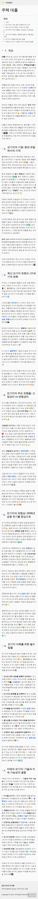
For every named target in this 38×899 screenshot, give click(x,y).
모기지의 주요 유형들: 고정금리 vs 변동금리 (18, 31)
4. (4, 395)
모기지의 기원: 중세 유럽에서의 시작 (16, 25)
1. (6, 50)
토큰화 (31, 842)
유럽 (32, 159)
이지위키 (9, 2)
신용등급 (16, 682)
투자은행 (19, 579)
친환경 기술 (22, 816)
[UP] (30, 895)
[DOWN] (34, 895)
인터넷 (13, 303)
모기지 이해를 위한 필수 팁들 (14, 39)
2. (5, 149)
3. (5, 275)
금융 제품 (5, 319)
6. (5, 646)
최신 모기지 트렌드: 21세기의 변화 (16, 27)
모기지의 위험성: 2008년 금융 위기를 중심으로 (18, 35)
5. (4, 515)
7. (5, 770)
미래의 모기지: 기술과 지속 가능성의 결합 (18, 42)
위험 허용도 (11, 476)
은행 (31, 87)
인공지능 (24, 822)
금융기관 (24, 593)
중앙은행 (24, 451)
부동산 (30, 113)
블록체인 (13, 351)
